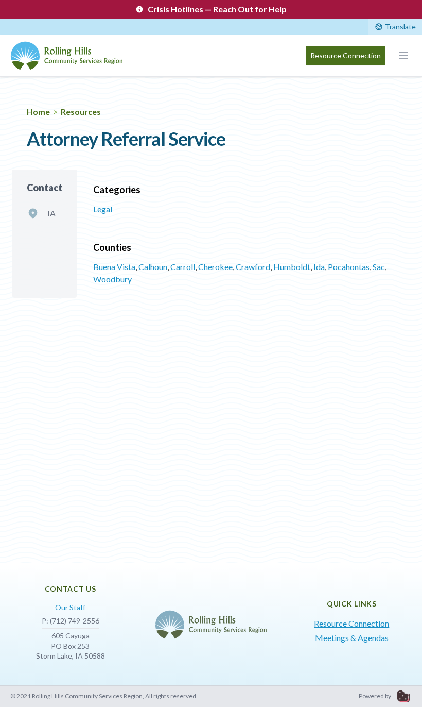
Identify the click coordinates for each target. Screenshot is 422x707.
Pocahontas (349, 267)
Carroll (182, 267)
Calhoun (152, 267)
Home (38, 111)
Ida (319, 267)
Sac (379, 267)
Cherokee (215, 267)
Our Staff (70, 607)
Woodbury (112, 279)
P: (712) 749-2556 (70, 620)
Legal (102, 209)
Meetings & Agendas (352, 638)
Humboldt (291, 267)
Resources (81, 111)
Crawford (253, 267)
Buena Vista (114, 267)
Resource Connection (345, 55)
